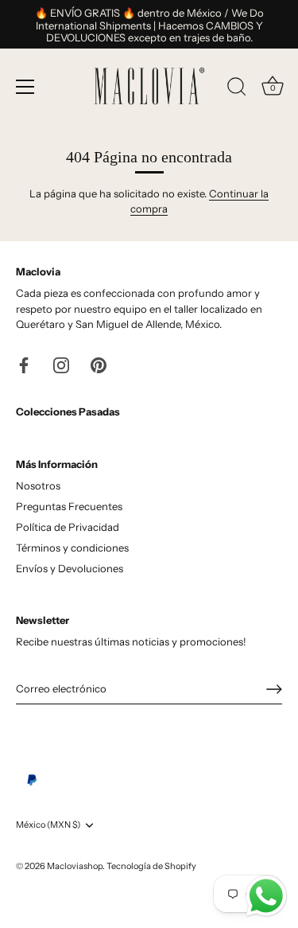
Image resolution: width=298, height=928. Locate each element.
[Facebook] (24, 363)
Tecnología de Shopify (151, 865)
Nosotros (38, 485)
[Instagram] (61, 363)
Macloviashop (75, 865)
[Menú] (25, 86)
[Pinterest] (98, 363)
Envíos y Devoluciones (69, 568)
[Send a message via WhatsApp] (266, 896)
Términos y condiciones (72, 547)
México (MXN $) (48, 825)
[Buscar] (236, 89)
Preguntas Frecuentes (69, 506)
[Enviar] (274, 689)
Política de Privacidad (67, 527)
